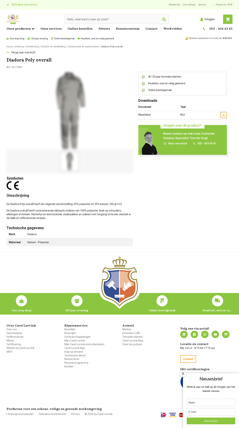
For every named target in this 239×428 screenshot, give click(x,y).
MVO (9, 351)
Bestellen (69, 329)
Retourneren (71, 359)
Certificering (14, 344)
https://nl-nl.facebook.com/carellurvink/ (194, 334)
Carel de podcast (132, 344)
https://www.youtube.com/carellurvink (215, 334)
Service (202, 4)
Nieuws (104, 28)
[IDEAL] (163, 415)
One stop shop (17, 38)
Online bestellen (80, 28)
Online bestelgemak (64, 38)
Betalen (69, 366)
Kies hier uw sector (25, 4)
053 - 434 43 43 (220, 28)
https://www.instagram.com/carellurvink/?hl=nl (205, 334)
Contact (151, 28)
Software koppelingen (77, 336)
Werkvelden (172, 28)
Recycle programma (76, 362)
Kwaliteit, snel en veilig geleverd (97, 38)
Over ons (12, 329)
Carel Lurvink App (74, 348)
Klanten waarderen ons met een (205, 38)
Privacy (75, 414)
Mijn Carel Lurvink (74, 340)
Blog (225, 334)
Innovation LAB (131, 333)
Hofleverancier (15, 336)
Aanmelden (211, 421)
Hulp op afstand (73, 351)
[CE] (14, 185)
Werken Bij (174, 4)
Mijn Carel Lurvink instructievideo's (84, 344)
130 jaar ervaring (39, 38)
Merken (126, 329)
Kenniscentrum (127, 28)
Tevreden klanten (132, 336)
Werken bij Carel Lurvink (20, 348)
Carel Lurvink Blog (132, 340)
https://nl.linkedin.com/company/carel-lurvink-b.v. (184, 334)
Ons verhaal (189, 4)
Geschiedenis (14, 333)
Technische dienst (75, 355)
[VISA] (172, 415)
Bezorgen (70, 333)
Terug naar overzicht (23, 52)
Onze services (51, 28)
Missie (10, 340)
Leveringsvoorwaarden (20, 414)
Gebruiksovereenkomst (52, 414)
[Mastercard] (182, 415)
